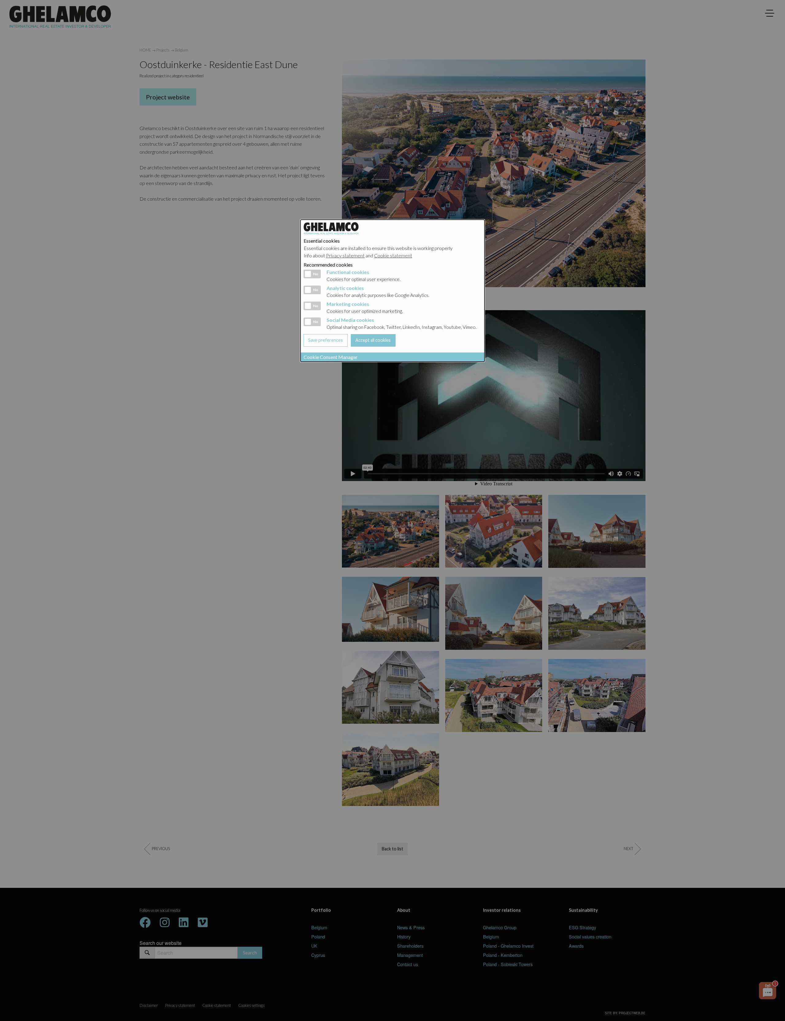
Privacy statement (345, 255)
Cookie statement (393, 255)
